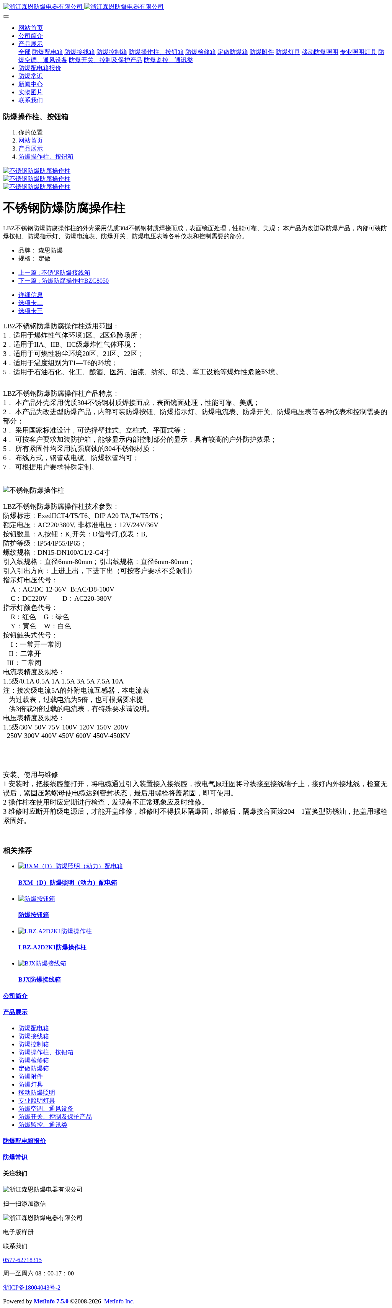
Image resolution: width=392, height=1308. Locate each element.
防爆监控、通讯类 (42, 1124)
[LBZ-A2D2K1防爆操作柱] (55, 931)
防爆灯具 (30, 1084)
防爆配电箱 (33, 1028)
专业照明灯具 (36, 1100)
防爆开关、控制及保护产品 (55, 1116)
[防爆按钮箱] (36, 898)
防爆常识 (15, 1157)
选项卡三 (30, 311)
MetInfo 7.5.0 (51, 1301)
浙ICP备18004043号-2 (31, 1287)
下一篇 (63, 280)
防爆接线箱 (33, 1036)
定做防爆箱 (33, 1068)
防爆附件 (30, 1076)
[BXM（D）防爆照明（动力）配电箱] (70, 866)
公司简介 (15, 996)
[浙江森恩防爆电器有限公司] (196, 7)
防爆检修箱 (33, 1060)
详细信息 (30, 295)
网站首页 (30, 28)
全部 (24, 52)
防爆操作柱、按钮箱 (46, 156)
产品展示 (30, 148)
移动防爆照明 (36, 1092)
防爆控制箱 (33, 1044)
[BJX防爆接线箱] (42, 963)
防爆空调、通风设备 (46, 1108)
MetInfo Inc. (119, 1301)
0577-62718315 (22, 1260)
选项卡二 (30, 303)
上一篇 (54, 272)
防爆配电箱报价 (24, 1141)
